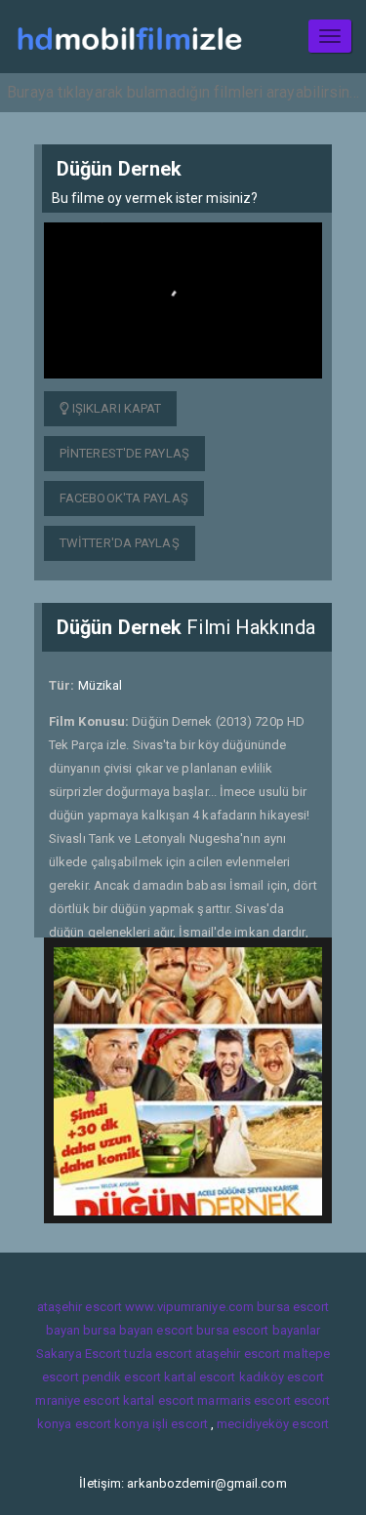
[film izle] (129, 36)
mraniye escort (77, 1400)
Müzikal (100, 685)
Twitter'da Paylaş (120, 543)
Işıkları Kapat (115, 408)
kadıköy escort (281, 1377)
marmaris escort (244, 1400)
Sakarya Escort (78, 1353)
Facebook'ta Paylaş (124, 498)
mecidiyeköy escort (273, 1423)
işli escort (180, 1423)
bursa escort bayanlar (258, 1330)
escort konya (112, 1423)
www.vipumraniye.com (189, 1306)
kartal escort (199, 1377)
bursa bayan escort (138, 1330)
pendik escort (121, 1377)
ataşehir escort (80, 1306)
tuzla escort (157, 1353)
